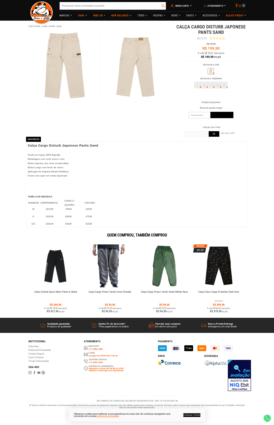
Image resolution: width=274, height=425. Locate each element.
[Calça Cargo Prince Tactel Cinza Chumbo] (110, 265)
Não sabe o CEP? (228, 133)
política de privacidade (108, 416)
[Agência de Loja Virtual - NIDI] (63, 415)
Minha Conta (182, 6)
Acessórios (210, 15)
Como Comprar (36, 357)
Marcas (64, 15)
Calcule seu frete (211, 127)
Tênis (141, 15)
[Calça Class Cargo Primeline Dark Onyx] (218, 290)
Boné (175, 15)
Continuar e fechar (191, 415)
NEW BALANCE (120, 15)
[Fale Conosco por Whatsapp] (267, 418)
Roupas (158, 15)
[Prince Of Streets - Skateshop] (41, 10)
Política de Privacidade (39, 350)
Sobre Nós (33, 346)
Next (247, 237)
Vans (81, 15)
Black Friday (235, 15)
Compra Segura (36, 354)
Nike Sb (98, 15)
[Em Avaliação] (239, 375)
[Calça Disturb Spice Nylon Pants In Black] (55, 265)
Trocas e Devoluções (38, 361)
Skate (190, 15)
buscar (163, 6)
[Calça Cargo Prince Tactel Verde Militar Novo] (164, 265)
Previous (26, 237)
